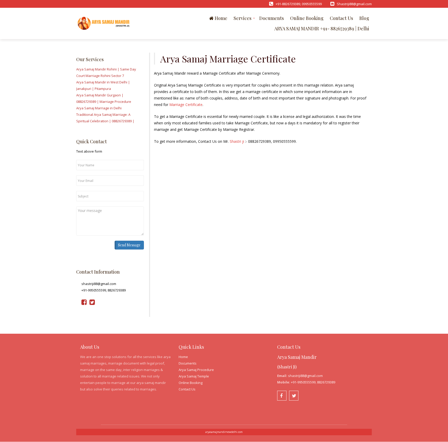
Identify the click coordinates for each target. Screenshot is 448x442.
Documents (271, 18)
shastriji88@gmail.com (305, 375)
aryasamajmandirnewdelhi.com (224, 432)
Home (220, 18)
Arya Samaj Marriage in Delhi (99, 108)
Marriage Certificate (185, 104)
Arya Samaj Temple (194, 376)
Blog (364, 18)
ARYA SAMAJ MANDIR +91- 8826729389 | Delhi (321, 28)
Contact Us (341, 18)
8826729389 (326, 382)
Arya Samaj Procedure (196, 369)
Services (242, 18)
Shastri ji (237, 141)
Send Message (129, 245)
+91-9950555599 (303, 382)
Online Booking (307, 18)
